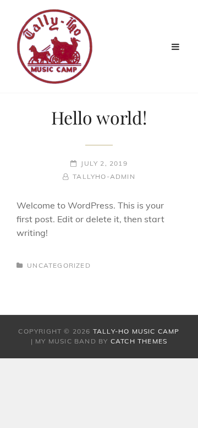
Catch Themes (139, 341)
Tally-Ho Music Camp (136, 331)
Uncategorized (59, 265)
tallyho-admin (104, 176)
